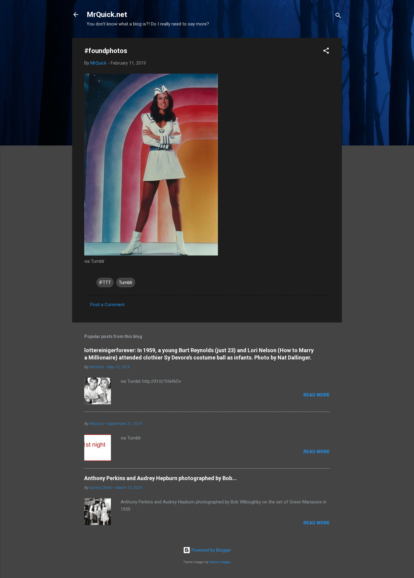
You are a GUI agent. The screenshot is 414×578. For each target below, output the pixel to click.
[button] (326, 51)
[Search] (338, 16)
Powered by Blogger (210, 550)
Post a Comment (107, 304)
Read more (316, 395)
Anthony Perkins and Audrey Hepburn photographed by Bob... (160, 478)
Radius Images (220, 562)
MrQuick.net (107, 14)
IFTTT (105, 282)
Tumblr (125, 282)
